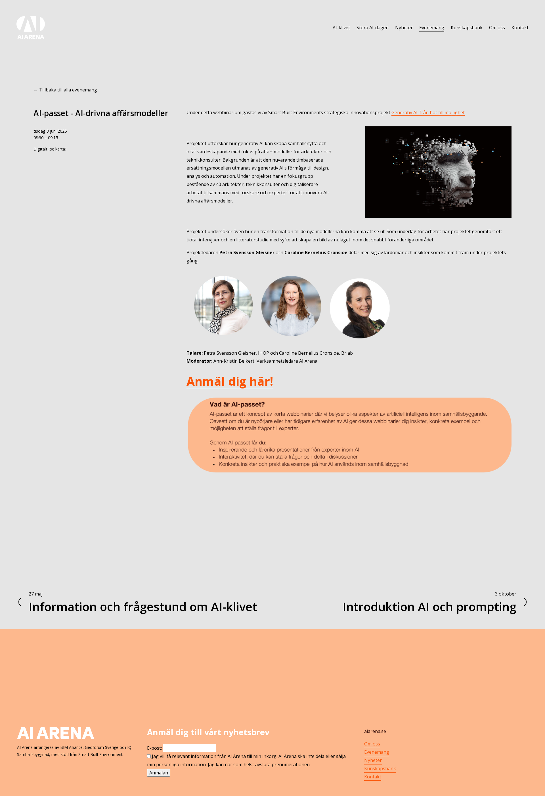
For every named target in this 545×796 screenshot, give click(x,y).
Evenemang (431, 27)
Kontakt (520, 27)
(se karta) (57, 149)
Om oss (497, 27)
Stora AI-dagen (373, 27)
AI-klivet (341, 27)
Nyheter (404, 27)
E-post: (154, 748)
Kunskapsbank (467, 27)
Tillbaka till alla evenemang (68, 90)
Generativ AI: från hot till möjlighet (428, 112)
